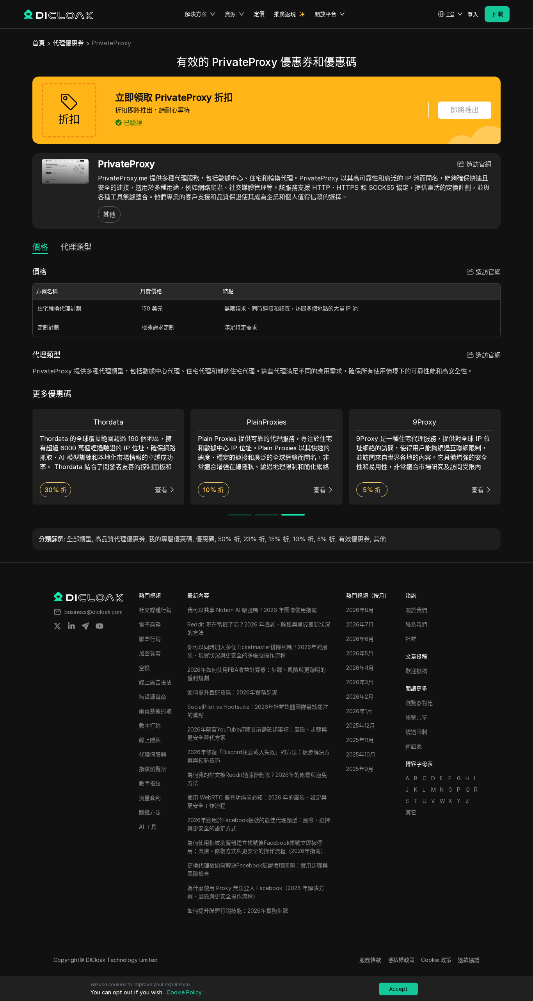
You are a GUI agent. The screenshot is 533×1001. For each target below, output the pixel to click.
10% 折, (304, 539)
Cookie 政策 (436, 959)
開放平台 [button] (325, 14)
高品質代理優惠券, (121, 539)
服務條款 (370, 959)
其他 (109, 214)
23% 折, (255, 539)
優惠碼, (206, 539)
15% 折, (279, 539)
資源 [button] (230, 14)
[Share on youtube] (99, 626)
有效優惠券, (355, 539)
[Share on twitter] (57, 626)
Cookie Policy (184, 992)
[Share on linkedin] (71, 626)
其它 (410, 812)
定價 (259, 14)
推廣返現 (285, 14)
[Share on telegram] (85, 626)
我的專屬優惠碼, (171, 539)
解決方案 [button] (196, 14)
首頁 (38, 43)
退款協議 (469, 959)
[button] (450, 14)
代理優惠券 (68, 43)
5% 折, (327, 539)
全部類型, (80, 539)
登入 (472, 14)
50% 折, (230, 539)
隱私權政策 (401, 959)
